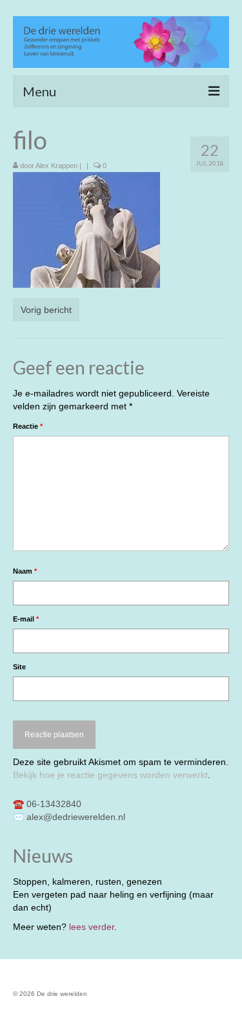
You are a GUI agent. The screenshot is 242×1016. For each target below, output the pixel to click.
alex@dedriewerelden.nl (75, 817)
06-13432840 (53, 804)
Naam (25, 571)
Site (19, 667)
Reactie (28, 426)
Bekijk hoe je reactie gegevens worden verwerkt (110, 775)
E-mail (26, 619)
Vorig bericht (46, 310)
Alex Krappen (56, 165)
